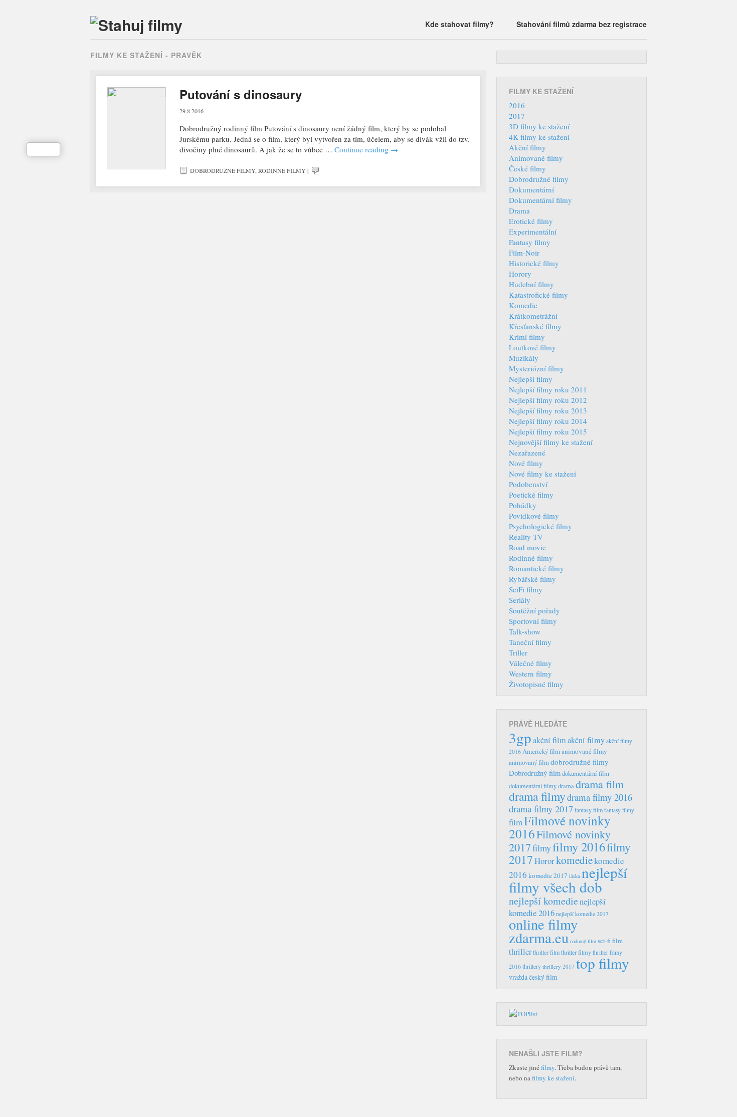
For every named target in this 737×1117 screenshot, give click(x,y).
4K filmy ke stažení (539, 137)
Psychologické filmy (540, 526)
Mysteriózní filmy (536, 368)
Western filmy (530, 673)
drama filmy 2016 (599, 797)
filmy (541, 848)
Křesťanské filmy (535, 326)
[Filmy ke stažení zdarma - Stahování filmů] (136, 25)
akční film (549, 740)
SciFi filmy (525, 589)
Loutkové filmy (532, 347)
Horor (544, 860)
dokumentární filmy (533, 786)
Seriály (519, 600)
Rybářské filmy (532, 579)
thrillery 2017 (558, 966)
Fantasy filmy (529, 242)
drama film (600, 783)
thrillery (531, 966)
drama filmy (537, 796)
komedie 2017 (548, 875)
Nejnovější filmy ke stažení (551, 442)
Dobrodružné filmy (222, 170)
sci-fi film (610, 940)
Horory (520, 274)
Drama (519, 210)
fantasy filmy (619, 810)
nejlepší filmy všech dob (568, 879)
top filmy (602, 963)
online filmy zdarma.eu (543, 931)
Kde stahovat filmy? (459, 24)
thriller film (546, 952)
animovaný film (529, 762)
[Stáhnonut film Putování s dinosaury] (136, 128)
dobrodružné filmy (579, 762)
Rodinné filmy (282, 170)
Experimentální (533, 232)
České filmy (527, 168)
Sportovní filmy (533, 621)
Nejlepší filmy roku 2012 (548, 400)
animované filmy (584, 751)
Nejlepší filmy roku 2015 (548, 431)
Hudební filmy (531, 284)
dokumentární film (585, 773)
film (515, 822)
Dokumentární (531, 189)
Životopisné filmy (536, 684)
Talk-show (524, 631)
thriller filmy (576, 952)
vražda (518, 977)
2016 (517, 105)
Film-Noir (524, 253)
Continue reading (366, 149)
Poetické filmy (531, 495)
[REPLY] (315, 170)
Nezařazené (527, 453)
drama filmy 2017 (541, 809)
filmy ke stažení (553, 1077)
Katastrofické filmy (538, 295)
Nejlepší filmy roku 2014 (548, 421)
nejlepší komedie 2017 (582, 914)
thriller (520, 951)
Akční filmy (527, 147)
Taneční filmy (530, 642)
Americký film (541, 751)
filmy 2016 (578, 846)
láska (574, 875)
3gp (520, 737)
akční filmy (586, 740)
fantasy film (589, 810)
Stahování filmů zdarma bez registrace (581, 24)
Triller (518, 652)
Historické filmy (534, 263)
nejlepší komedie (543, 901)
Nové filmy (526, 463)
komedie (574, 860)
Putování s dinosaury (240, 94)
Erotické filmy (531, 221)
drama (566, 786)
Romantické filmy (536, 568)
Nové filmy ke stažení (542, 474)
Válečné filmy (530, 663)
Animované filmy (536, 158)
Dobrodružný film (535, 773)
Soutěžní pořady (534, 610)
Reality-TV (526, 537)
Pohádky (522, 505)
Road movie (527, 547)
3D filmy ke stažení (539, 126)
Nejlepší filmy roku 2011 (548, 389)
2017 (517, 116)
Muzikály (523, 358)
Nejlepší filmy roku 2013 (548, 410)
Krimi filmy (527, 337)
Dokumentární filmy (540, 200)
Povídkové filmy (534, 516)
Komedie (523, 305)
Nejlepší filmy (530, 379)
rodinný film (583, 941)
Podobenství (528, 484)
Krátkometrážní (533, 316)
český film (543, 977)
